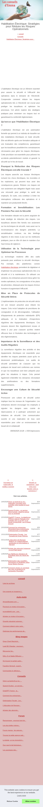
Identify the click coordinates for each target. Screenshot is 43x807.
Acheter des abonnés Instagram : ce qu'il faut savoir (19, 549)
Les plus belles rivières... (11, 725)
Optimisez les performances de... (14, 631)
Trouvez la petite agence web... (14, 735)
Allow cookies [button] (30, 801)
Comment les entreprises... (12, 695)
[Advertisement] (21, 63)
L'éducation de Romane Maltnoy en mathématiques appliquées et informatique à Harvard (19, 542)
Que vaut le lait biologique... (12, 745)
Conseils (20, 36)
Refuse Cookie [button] (12, 801)
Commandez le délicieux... (12, 671)
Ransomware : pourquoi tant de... (14, 720)
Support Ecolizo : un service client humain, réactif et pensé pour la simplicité (18, 512)
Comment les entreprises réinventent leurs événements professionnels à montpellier (18, 529)
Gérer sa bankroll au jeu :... (12, 681)
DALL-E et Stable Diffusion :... (13, 656)
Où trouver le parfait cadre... (12, 661)
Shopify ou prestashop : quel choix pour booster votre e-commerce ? (33, 487)
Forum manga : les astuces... (13, 730)
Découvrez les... (8, 651)
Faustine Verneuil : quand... (12, 666)
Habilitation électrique (9, 267)
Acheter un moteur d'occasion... (14, 616)
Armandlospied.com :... (11, 602)
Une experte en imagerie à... (13, 591)
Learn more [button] (21, 796)
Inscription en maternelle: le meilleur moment (8, 485)
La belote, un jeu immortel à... (13, 740)
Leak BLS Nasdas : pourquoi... (13, 646)
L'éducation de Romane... (12, 705)
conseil (21, 34)
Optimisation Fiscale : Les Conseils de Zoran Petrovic (18, 535)
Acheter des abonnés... (11, 710)
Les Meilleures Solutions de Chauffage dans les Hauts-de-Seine (18, 555)
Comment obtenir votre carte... (13, 626)
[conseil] (21, 10)
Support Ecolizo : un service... (13, 686)
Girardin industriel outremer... (13, 621)
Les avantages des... (10, 750)
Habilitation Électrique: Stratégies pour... (20, 39)
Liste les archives (9, 583)
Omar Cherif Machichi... (11, 641)
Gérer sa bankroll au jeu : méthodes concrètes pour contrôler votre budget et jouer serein (18, 504)
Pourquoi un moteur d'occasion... (14, 607)
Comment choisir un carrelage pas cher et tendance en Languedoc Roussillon (18, 569)
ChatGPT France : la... (11, 691)
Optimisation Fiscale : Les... (12, 700)
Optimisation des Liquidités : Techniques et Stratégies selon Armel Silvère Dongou (19, 562)
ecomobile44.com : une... (11, 611)
